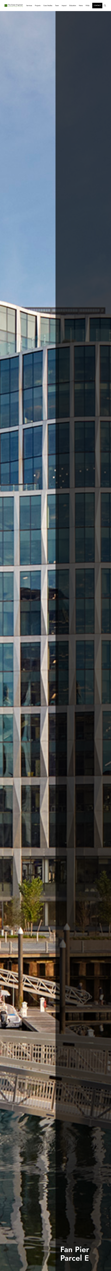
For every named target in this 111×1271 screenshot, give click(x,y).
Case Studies (47, 5)
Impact (64, 5)
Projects (37, 5)
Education (72, 5)
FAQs (87, 5)
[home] (14, 5)
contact (97, 5)
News (81, 5)
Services (29, 5)
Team (57, 5)
